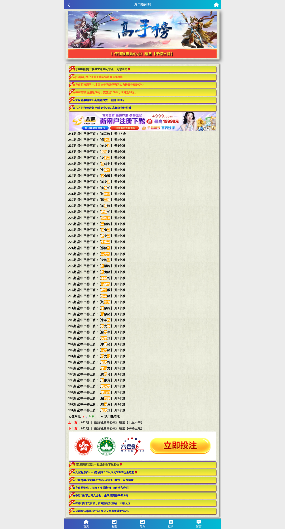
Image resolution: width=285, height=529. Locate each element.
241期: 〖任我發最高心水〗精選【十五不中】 (112, 422)
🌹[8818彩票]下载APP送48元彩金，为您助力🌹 (102, 69)
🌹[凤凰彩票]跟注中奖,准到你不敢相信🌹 (97, 464)
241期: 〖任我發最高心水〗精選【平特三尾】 (112, 428)
